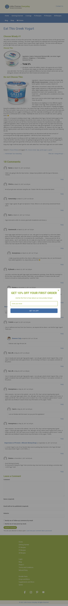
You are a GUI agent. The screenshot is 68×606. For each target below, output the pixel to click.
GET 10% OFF (34, 311)
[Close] (58, 290)
